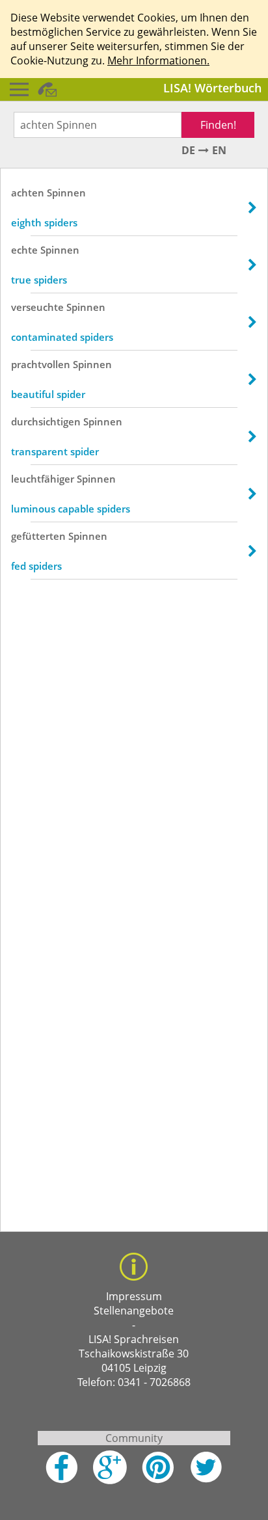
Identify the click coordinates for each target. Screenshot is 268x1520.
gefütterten (38, 535)
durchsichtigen (46, 421)
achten (27, 192)
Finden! (218, 125)
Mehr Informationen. (158, 60)
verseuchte (37, 306)
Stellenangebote (134, 1310)
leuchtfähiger (42, 478)
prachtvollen (40, 364)
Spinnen (66, 192)
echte (24, 249)
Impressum (134, 1296)
